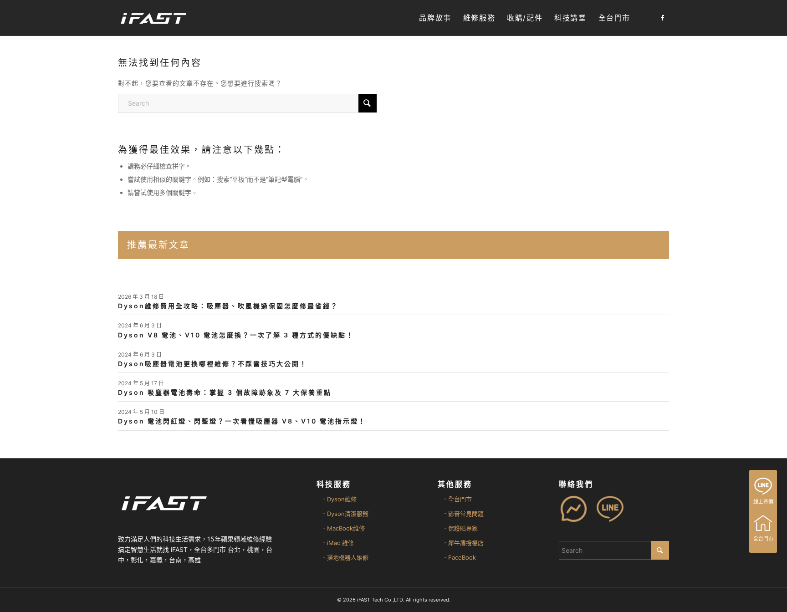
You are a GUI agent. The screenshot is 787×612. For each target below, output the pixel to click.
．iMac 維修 (337, 542)
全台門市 (763, 539)
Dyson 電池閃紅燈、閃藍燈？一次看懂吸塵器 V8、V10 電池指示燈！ (242, 421)
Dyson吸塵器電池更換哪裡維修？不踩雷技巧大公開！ (212, 363)
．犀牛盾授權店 (463, 542)
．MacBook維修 (343, 528)
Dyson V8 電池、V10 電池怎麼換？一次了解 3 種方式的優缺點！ (236, 335)
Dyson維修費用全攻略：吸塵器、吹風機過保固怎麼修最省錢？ (228, 306)
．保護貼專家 (460, 528)
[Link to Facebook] (662, 18)
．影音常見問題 (463, 513)
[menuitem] (435, 18)
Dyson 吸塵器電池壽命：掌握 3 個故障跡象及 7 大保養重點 (225, 392)
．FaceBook (459, 557)
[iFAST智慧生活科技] (153, 18)
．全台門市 (457, 499)
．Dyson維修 (339, 499)
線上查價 (763, 502)
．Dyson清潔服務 (344, 513)
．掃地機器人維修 (344, 557)
